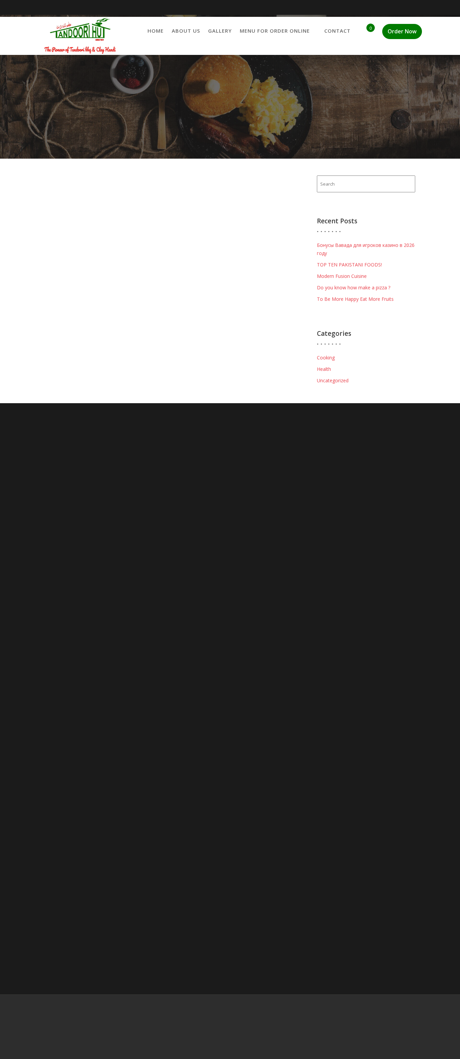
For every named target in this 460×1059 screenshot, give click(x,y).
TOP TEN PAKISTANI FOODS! (349, 264)
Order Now (402, 31)
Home (155, 30)
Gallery (220, 30)
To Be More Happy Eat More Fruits (355, 299)
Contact (337, 30)
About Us (186, 30)
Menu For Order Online (275, 30)
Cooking (326, 357)
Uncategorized (333, 380)
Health (324, 369)
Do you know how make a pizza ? (353, 287)
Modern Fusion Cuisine (342, 276)
